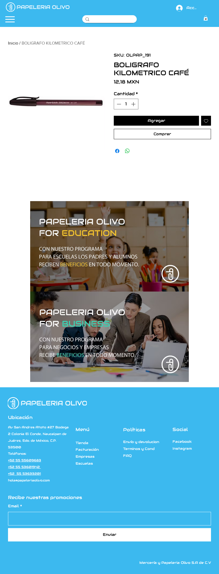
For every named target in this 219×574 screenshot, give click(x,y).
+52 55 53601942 (24, 467)
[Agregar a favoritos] (206, 121)
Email (13, 506)
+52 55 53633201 (24, 474)
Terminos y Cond (139, 449)
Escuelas (84, 463)
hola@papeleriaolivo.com (29, 480)
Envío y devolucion (141, 442)
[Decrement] (118, 104)
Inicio (13, 43)
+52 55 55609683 (24, 460)
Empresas (85, 456)
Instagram (182, 448)
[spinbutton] (126, 104)
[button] (206, 18)
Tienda (82, 443)
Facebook (182, 441)
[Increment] (134, 104)
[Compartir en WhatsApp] (127, 151)
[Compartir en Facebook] (117, 151)
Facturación (87, 449)
